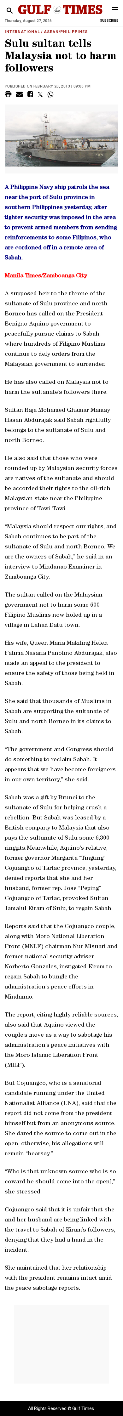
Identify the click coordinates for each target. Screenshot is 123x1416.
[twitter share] (40, 94)
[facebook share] (30, 95)
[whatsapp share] (51, 94)
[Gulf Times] (60, 16)
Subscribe (109, 20)
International (22, 32)
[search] (10, 10)
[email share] (19, 95)
